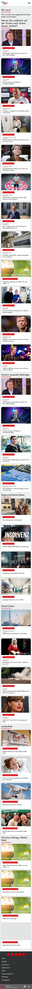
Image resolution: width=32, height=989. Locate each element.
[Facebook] (12, 954)
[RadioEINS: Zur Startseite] (14, 3)
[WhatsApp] (8, 954)
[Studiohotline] (23, 954)
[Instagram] (16, 954)
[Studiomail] (19, 954)
